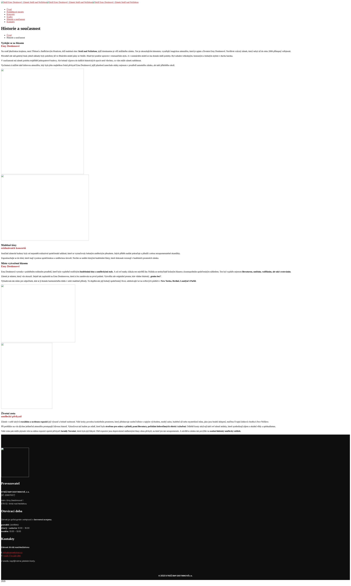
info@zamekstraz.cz (12, 552)
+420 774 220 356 (12, 555)
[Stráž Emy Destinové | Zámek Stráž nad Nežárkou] (24, 2)
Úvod (9, 35)
